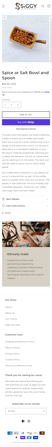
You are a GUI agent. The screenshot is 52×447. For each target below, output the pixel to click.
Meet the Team (12, 325)
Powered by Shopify (34, 442)
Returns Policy (12, 348)
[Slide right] (32, 67)
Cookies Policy (12, 359)
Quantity (6, 99)
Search (8, 307)
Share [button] (8, 213)
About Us (10, 313)
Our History (11, 319)
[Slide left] (20, 67)
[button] (3, 6)
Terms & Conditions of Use (18, 365)
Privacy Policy (12, 353)
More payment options (26, 129)
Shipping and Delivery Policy (20, 341)
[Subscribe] (44, 411)
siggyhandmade (22, 442)
